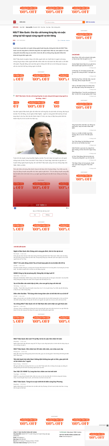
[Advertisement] (54, 402)
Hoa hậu (43, 27)
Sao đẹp (48, 27)
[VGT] (14, 22)
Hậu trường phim (55, 27)
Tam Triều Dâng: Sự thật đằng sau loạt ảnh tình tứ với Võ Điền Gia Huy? (84, 143)
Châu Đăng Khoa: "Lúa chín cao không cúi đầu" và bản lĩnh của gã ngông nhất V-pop (84, 94)
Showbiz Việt (36, 27)
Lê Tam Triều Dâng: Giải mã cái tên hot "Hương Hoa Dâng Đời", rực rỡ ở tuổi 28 (84, 158)
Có (35, 215)
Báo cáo (68, 40)
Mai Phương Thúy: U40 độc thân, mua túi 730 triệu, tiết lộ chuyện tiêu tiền (84, 80)
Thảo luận (63, 40)
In (68, 208)
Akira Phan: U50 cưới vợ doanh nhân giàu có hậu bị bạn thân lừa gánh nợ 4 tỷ (84, 59)
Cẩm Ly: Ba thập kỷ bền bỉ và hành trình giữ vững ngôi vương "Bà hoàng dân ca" (84, 87)
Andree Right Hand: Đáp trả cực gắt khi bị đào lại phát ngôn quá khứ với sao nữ (84, 66)
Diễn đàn (22, 22)
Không (47, 215)
